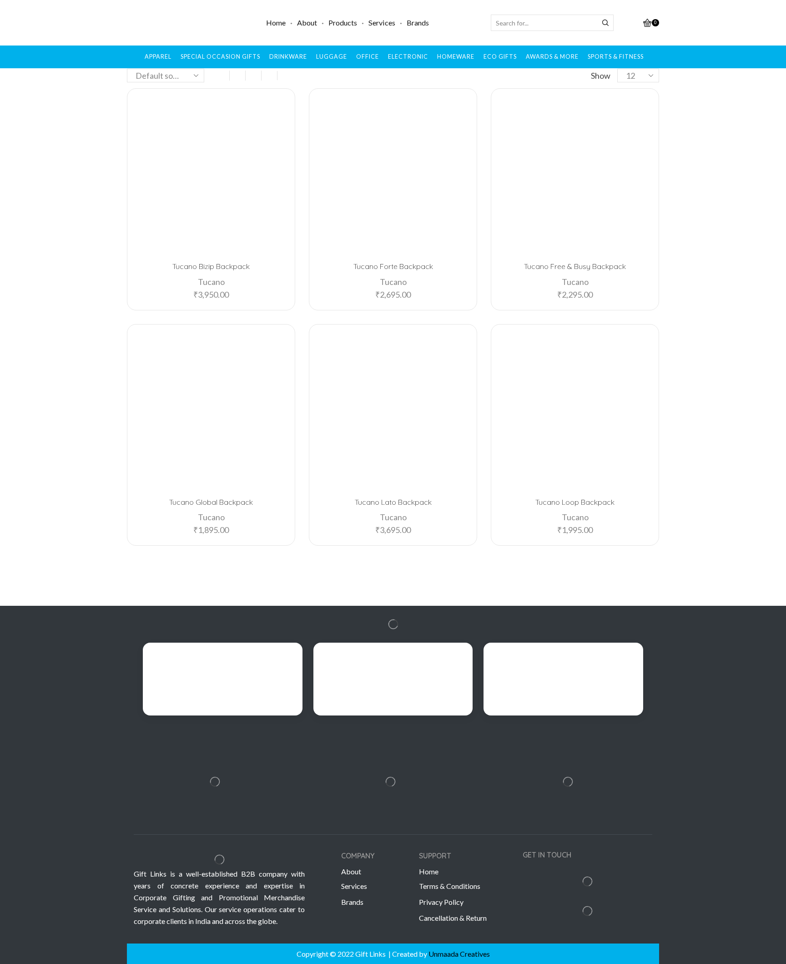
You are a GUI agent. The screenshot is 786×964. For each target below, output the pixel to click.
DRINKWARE (288, 56)
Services (381, 22)
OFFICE (367, 56)
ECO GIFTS (500, 56)
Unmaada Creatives (459, 953)
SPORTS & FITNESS (616, 56)
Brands (418, 22)
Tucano (211, 282)
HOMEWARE (455, 56)
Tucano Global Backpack (211, 502)
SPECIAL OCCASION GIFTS (220, 56)
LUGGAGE (331, 56)
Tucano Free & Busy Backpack (575, 266)
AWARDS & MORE (552, 56)
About (307, 22)
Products (342, 22)
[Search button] (605, 22)
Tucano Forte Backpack (393, 266)
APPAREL (158, 56)
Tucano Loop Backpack (575, 502)
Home (276, 22)
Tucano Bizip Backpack (211, 266)
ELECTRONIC (408, 56)
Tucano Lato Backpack (393, 502)
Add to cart (215, 238)
